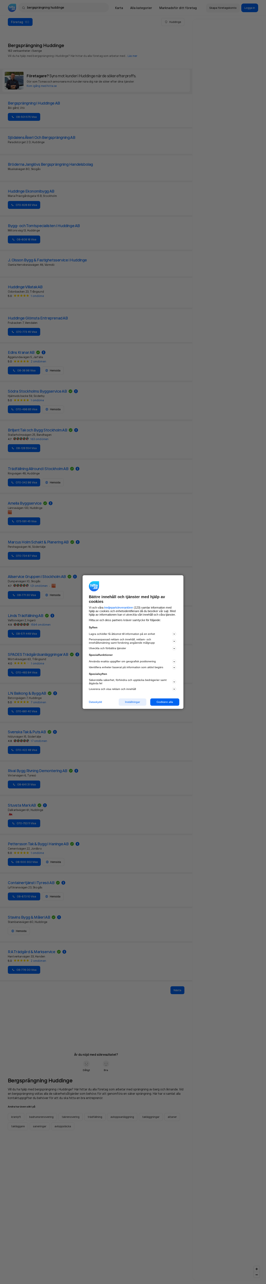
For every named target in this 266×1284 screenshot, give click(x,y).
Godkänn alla (165, 701)
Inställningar (132, 701)
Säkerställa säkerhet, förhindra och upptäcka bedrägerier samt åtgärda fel (128, 682)
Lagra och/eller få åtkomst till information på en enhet (122, 633)
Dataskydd (95, 701)
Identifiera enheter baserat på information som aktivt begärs (126, 667)
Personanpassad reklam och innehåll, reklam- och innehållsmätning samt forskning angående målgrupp (122, 641)
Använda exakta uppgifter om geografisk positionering (122, 661)
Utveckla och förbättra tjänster (107, 648)
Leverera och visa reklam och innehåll (112, 689)
